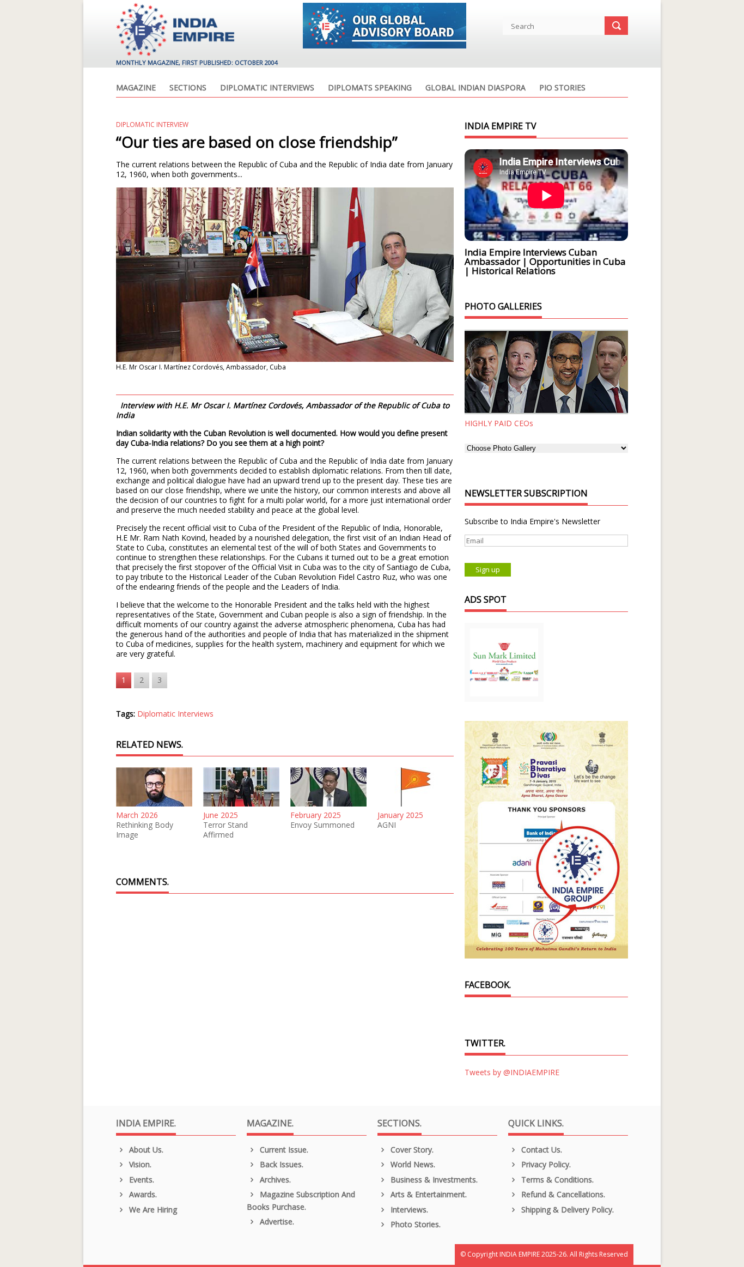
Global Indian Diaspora (475, 88)
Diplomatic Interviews (267, 88)
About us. (145, 1149)
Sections (187, 88)
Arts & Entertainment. (427, 1194)
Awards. (142, 1194)
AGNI (386, 825)
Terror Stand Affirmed (225, 830)
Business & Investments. (433, 1179)
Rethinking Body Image (144, 830)
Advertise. (276, 1221)
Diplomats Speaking (370, 88)
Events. (140, 1179)
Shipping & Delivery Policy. (566, 1209)
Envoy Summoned (322, 825)
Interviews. (408, 1209)
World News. (411, 1164)
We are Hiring (152, 1209)
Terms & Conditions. (556, 1179)
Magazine (136, 88)
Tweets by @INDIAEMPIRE (512, 1072)
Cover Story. (411, 1149)
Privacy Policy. (545, 1164)
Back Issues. (280, 1164)
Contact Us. (540, 1149)
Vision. (139, 1164)
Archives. (274, 1179)
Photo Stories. (414, 1224)
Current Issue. (283, 1149)
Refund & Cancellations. (562, 1194)
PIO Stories (562, 88)
